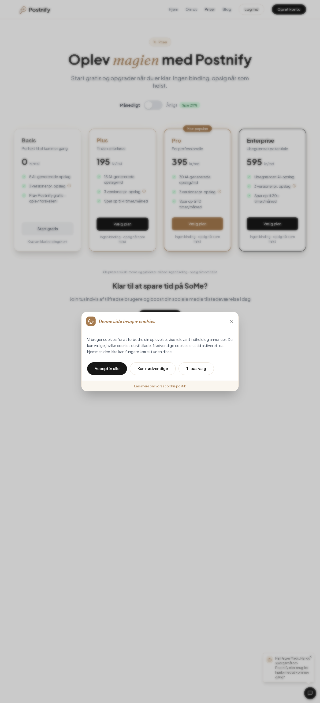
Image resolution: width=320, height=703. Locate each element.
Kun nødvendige (153, 368)
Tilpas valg (196, 368)
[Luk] (231, 321)
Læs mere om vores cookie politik (160, 386)
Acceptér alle (107, 368)
